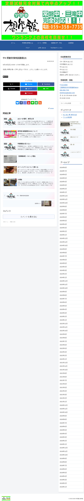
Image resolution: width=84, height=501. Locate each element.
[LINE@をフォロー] (32, 102)
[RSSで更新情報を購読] (40, 102)
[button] (80, 103)
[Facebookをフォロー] (21, 102)
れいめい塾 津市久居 (70, 115)
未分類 (6, 76)
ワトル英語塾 (67, 117)
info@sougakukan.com (67, 93)
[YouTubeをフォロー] (28, 102)
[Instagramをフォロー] (25, 102)
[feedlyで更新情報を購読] (36, 102)
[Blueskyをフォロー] (17, 102)
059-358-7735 (64, 90)
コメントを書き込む (28, 217)
